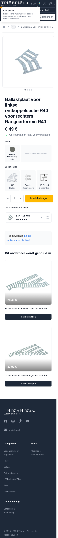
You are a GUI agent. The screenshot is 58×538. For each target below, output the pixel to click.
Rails (6, 460)
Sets (6, 485)
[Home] (4, 26)
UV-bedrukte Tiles (12, 479)
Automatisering (11, 473)
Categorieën (46, 17)
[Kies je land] (40, 3)
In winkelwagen (36, 318)
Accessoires (9, 491)
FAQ (47, 10)
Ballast (7, 467)
